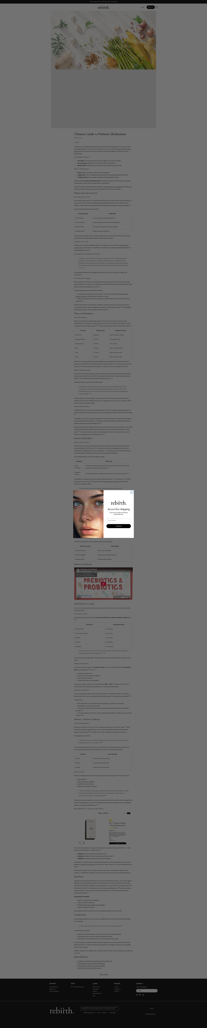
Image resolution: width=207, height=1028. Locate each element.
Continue (119, 526)
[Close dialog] (131, 492)
